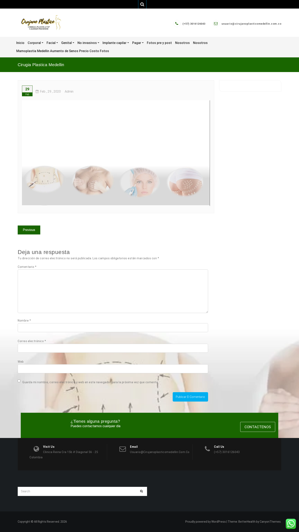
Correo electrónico (32, 341)
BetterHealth (246, 521)
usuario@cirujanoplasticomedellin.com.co (252, 23)
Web (21, 361)
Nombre (24, 320)
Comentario (27, 266)
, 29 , (50, 91)
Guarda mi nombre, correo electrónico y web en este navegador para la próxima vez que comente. (90, 382)
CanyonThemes (270, 521)
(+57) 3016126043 (193, 23)
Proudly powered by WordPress (205, 521)
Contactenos (257, 427)
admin (69, 91)
